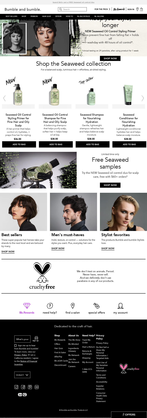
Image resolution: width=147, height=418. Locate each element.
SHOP (24, 16)
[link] (26, 309)
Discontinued (60, 365)
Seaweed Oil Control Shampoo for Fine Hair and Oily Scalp (55, 118)
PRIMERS (34, 16)
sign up (36, 340)
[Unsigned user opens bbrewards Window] (119, 8)
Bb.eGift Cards (61, 360)
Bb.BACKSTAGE (83, 16)
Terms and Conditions (101, 376)
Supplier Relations (100, 387)
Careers (71, 366)
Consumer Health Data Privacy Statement (101, 397)
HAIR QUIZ (46, 16)
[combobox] (22, 375)
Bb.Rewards (59, 340)
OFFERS (58, 16)
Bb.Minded (73, 344)
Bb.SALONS (99, 16)
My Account (87, 362)
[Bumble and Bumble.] (26, 9)
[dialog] (26, 352)
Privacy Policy (20, 355)
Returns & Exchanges (87, 352)
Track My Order (86, 341)
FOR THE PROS (101, 9)
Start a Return (88, 347)
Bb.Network (73, 355)
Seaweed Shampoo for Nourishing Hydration (92, 118)
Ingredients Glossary (73, 349)
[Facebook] (23, 387)
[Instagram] (16, 387)
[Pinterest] (30, 387)
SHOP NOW (110, 58)
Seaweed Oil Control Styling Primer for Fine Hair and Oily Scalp (18, 120)
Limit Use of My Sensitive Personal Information (102, 366)
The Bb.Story (74, 340)
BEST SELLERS (11, 16)
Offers (57, 344)
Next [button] (142, 98)
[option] (18, 111)
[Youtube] (37, 387)
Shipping (86, 358)
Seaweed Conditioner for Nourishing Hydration (128, 120)
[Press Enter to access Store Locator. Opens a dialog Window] (137, 9)
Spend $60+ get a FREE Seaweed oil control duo (73, 2)
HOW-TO (69, 16)
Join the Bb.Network (73, 360)
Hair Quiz (58, 348)
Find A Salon (60, 352)
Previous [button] (4, 98)
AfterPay (58, 356)
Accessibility (101, 382)
